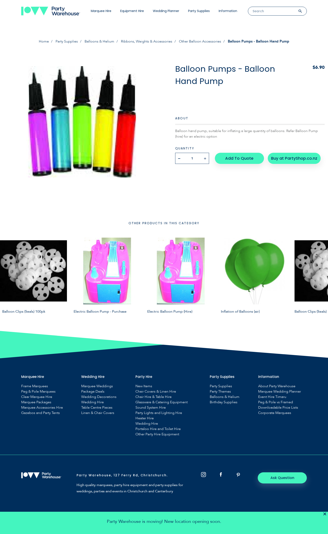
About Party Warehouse (276, 386)
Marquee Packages (36, 402)
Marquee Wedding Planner (279, 391)
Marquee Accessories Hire (42, 408)
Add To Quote (239, 158)
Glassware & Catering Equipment (161, 402)
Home (44, 41)
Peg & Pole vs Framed (275, 402)
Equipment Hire (132, 11)
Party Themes (220, 391)
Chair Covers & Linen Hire (155, 391)
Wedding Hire (92, 402)
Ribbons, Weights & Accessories (146, 41)
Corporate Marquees (274, 413)
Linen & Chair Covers (97, 413)
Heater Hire (144, 418)
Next (321, 275)
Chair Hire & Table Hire (153, 397)
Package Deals (92, 391)
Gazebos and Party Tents (40, 413)
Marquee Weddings (97, 386)
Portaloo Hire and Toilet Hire (158, 429)
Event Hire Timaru (272, 397)
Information (228, 11)
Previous (6, 275)
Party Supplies (199, 11)
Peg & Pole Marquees (38, 391)
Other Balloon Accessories (200, 41)
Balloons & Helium (99, 41)
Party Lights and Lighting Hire (158, 413)
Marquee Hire (101, 11)
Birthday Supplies (223, 402)
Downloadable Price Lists (278, 408)
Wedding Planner (166, 11)
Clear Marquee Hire (36, 397)
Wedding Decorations (98, 397)
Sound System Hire (150, 408)
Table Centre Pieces (96, 408)
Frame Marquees (34, 386)
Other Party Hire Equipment (157, 434)
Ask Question (282, 477)
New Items (143, 386)
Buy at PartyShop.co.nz (294, 158)
